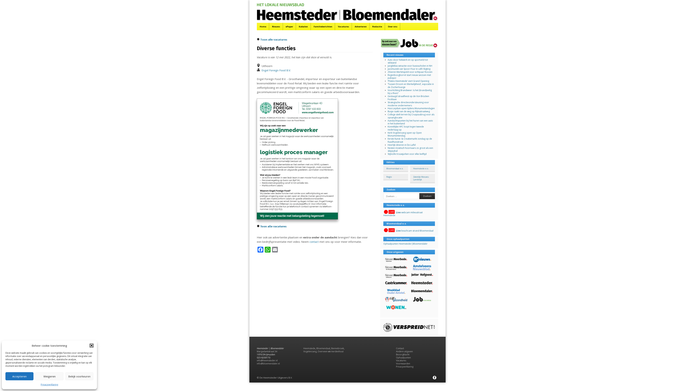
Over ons (392, 26)
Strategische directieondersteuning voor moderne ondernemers (408, 104)
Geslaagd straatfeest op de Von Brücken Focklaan (408, 98)
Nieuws (276, 26)
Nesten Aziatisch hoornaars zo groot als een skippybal (410, 149)
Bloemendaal (323, 348)
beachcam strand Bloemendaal (414, 230)
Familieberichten (323, 26)
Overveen (323, 351)
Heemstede (309, 348)
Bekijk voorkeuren (79, 376)
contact (314, 241)
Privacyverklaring (49, 384)
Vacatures (343, 26)
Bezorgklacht (402, 354)
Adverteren (361, 26)
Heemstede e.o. (421, 168)
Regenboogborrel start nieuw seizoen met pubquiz (409, 76)
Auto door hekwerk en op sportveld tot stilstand (408, 61)
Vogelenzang (310, 351)
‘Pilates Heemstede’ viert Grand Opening (408, 81)
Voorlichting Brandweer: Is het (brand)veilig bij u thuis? (410, 92)
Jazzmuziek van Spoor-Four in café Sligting (409, 68)
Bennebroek (337, 348)
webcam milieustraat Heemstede (403, 214)
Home (263, 26)
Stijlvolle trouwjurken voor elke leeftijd (407, 153)
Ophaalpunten (403, 357)
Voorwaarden (403, 363)
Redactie (377, 26)
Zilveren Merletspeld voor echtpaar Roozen (410, 71)
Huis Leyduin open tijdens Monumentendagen (411, 108)
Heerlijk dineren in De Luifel (402, 144)
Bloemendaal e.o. (394, 168)
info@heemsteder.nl (267, 360)
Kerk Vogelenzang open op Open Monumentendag (405, 134)
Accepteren (19, 376)
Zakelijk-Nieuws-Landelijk (421, 178)
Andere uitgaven (404, 351)
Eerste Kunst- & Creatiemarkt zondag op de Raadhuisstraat (410, 140)
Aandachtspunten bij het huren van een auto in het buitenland (410, 122)
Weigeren (49, 376)
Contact (400, 348)
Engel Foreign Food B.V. (275, 70)
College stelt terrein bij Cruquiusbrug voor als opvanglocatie (411, 116)
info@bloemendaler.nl (268, 363)
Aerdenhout (337, 351)
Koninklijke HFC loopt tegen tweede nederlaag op (406, 128)
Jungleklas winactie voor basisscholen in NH (410, 65)
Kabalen (303, 26)
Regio (389, 176)
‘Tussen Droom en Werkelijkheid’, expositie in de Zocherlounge (411, 86)
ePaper (289, 26)
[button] (91, 345)
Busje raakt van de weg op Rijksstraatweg (409, 111)
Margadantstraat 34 (267, 351)
